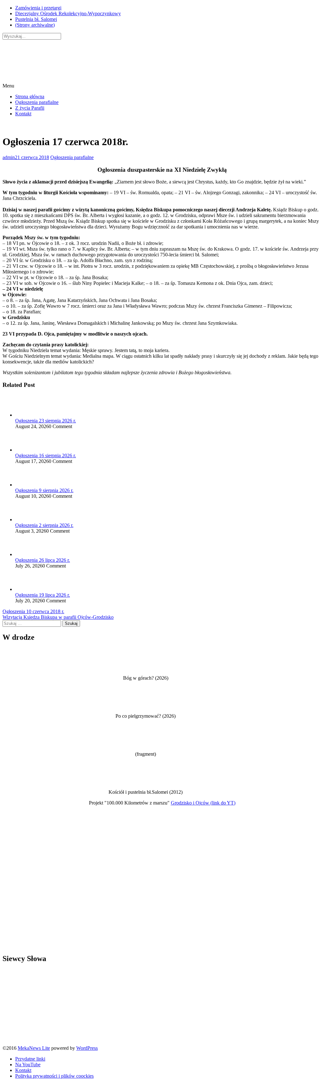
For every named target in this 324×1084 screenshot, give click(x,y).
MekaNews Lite (34, 1048)
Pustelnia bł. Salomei (36, 19)
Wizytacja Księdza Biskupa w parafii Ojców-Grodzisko (58, 617)
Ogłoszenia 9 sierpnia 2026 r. (44, 490)
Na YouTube (27, 1064)
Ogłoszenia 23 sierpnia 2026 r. (45, 420)
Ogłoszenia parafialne (37, 102)
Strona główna (29, 96)
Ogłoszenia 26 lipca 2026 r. (42, 560)
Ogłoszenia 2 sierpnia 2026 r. (44, 525)
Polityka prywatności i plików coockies (54, 1076)
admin (9, 157)
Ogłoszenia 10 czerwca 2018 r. (33, 611)
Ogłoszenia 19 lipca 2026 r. (42, 595)
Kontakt (23, 113)
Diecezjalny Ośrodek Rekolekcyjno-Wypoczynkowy (68, 13)
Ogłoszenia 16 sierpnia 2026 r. (45, 455)
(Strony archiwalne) (35, 25)
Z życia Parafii (29, 108)
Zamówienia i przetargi (38, 7)
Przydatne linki (30, 1059)
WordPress (87, 1048)
